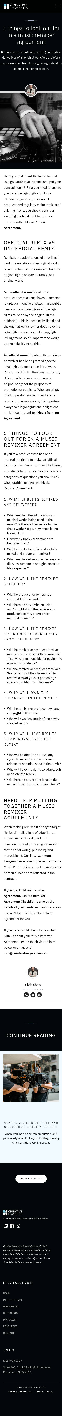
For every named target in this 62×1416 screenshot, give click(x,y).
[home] (27, 6)
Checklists (10, 1313)
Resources (10, 1326)
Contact (8, 1333)
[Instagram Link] (18, 1225)
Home (6, 1293)
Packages (9, 1319)
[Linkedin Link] (5, 1225)
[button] (58, 6)
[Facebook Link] (12, 1225)
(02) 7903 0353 (12, 1360)
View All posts (31, 1179)
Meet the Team (12, 1299)
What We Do (10, 1306)
